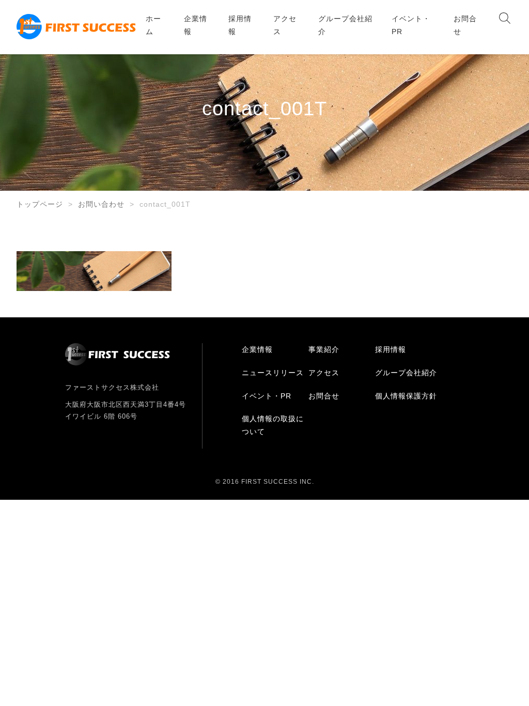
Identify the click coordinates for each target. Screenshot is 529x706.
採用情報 (240, 25)
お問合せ (465, 25)
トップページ (40, 204)
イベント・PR (411, 25)
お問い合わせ (101, 204)
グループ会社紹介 (345, 25)
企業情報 (195, 25)
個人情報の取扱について (273, 425)
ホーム (153, 25)
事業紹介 (323, 349)
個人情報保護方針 (406, 396)
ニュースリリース (273, 373)
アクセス (285, 25)
